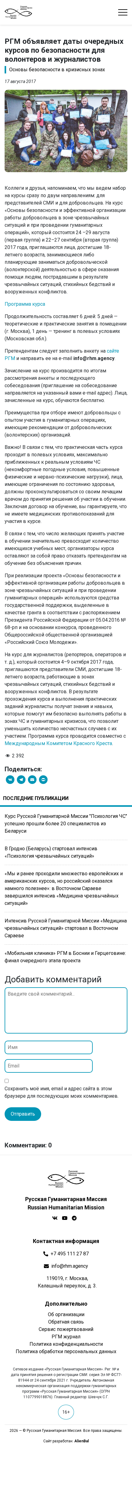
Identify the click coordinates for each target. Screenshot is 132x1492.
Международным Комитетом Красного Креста (58, 743)
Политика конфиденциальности (66, 1344)
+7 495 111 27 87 (70, 1254)
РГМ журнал (66, 1337)
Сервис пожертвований (66, 1329)
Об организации (66, 1314)
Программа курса (25, 304)
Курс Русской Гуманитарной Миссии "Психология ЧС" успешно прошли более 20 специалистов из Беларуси (66, 823)
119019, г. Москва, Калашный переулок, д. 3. (67, 1282)
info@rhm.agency (69, 1266)
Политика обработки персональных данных (66, 1351)
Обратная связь (66, 1322)
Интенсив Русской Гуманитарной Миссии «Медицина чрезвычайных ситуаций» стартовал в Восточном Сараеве (66, 928)
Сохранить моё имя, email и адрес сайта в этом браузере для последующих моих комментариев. (61, 1092)
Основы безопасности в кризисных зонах (57, 70)
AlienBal (81, 1441)
